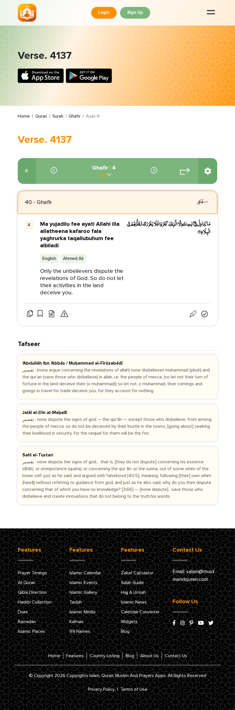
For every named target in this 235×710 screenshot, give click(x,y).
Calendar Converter (140, 612)
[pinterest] (191, 623)
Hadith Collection (35, 602)
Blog (125, 631)
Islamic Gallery (83, 592)
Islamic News (134, 602)
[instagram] (182, 623)
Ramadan (27, 621)
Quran (41, 116)
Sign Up (135, 12)
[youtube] (201, 623)
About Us (149, 655)
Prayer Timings (32, 573)
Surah (57, 116)
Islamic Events (83, 582)
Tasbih (75, 602)
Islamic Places (31, 631)
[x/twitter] (211, 623)
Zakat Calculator (137, 573)
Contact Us (176, 655)
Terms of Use (134, 689)
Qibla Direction (32, 592)
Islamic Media (82, 612)
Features (75, 655)
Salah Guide (132, 582)
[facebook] (174, 623)
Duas (23, 612)
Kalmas (76, 621)
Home (24, 116)
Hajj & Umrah (133, 592)
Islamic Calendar (85, 573)
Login (103, 12)
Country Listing (105, 655)
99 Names (79, 631)
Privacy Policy (101, 689)
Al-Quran (26, 582)
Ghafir (75, 116)
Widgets (129, 621)
